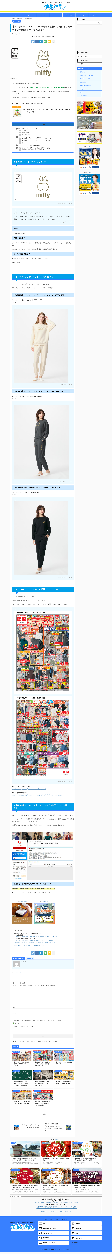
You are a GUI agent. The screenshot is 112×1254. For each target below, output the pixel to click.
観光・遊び (17, 15)
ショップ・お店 (17, 972)
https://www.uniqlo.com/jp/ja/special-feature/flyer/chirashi (29, 789)
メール (14, 1014)
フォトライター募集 (85, 78)
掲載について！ (84, 72)
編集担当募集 (83, 82)
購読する (75, 1242)
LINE (81, 92)
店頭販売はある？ (26, 132)
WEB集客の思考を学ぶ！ (86, 85)
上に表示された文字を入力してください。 (24, 1026)
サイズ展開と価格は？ (27, 134)
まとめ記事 (82, 15)
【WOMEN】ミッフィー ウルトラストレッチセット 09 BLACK (36, 142)
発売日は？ (24, 130)
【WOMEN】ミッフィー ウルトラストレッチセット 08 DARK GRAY (37, 140)
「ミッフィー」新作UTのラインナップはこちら (29, 137)
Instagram (82, 89)
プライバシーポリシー (55, 1219)
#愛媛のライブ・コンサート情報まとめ (34, 945)
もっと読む (44, 1114)
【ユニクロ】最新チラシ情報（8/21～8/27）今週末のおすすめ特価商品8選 (42, 1063)
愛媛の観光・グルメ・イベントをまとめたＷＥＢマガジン (23, 1222)
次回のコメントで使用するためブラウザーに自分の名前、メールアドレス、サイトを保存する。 (39, 1020)
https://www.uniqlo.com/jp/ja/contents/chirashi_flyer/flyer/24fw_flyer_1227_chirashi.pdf (37, 795)
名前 (14, 1007)
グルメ (29, 15)
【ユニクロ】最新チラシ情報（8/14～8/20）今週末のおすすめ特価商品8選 (43, 1103)
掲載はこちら (24, 901)
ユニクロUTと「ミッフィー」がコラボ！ (28, 128)
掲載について (95, 15)
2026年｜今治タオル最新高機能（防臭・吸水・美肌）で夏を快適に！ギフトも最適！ (37, 936)
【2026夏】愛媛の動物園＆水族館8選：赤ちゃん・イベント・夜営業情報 (34, 940)
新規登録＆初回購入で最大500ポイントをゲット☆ (33, 149)
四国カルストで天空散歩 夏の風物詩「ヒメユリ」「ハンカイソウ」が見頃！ (35, 942)
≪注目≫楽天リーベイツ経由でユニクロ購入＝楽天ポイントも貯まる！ (35, 148)
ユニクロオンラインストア (65, 203)
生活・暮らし (69, 15)
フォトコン (56, 15)
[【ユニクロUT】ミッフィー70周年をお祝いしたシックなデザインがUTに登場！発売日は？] (41, 41)
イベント (43, 15)
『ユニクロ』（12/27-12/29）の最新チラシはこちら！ (31, 145)
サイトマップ (65, 1219)
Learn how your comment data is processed (45, 1041)
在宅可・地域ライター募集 (86, 75)
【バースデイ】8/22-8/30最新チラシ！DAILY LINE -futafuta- (21, 1063)
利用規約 (46, 1219)
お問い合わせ (83, 95)
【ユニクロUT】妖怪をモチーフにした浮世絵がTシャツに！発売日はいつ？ (42, 1083)
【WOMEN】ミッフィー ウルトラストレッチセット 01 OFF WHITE (36, 138)
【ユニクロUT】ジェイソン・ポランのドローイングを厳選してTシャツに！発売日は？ (22, 1083)
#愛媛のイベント (18, 945)
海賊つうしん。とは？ (85, 68)
